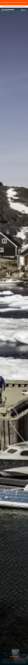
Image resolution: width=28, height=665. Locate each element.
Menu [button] (24, 10)
